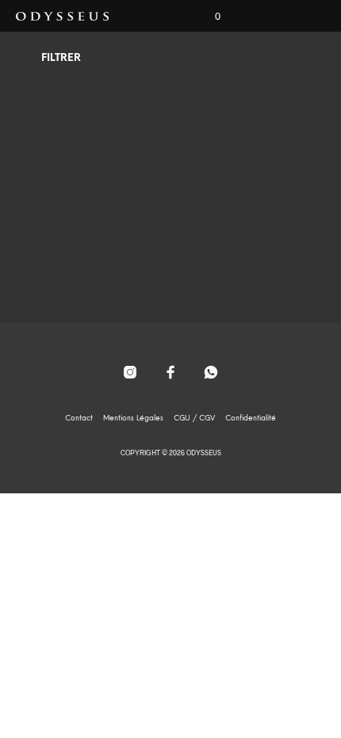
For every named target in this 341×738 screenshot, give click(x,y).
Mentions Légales (133, 418)
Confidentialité (250, 418)
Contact (79, 418)
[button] (206, 17)
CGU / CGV (194, 418)
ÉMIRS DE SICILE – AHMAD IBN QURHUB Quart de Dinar (94, 201)
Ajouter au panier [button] (94, 256)
